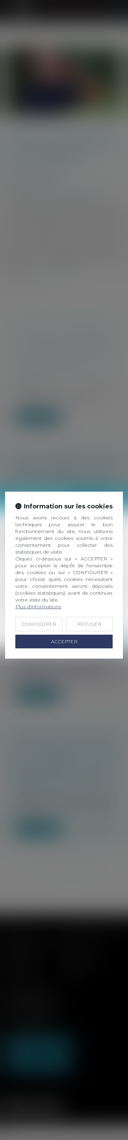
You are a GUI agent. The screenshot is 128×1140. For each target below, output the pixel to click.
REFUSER (89, 624)
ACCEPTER (64, 641)
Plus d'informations (38, 607)
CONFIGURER (39, 624)
